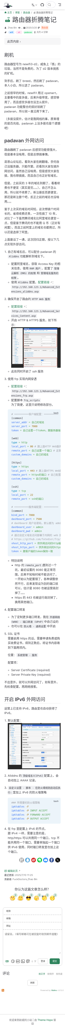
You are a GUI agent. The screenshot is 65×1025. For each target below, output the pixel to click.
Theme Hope (45, 1019)
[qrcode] (22, 860)
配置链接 (43, 282)
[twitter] (58, 860)
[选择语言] (35, 5)
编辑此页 (13, 870)
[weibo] (33, 860)
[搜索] (51, 4)
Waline (54, 990)
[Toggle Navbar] (59, 4)
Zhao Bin (12, 27)
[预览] (28, 961)
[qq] (28, 860)
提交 (55, 961)
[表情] (13, 961)
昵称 (8, 911)
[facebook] (52, 860)
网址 (8, 926)
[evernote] (40, 860)
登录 (43, 961)
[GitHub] (42, 5)
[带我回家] (9, 4)
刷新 (32, 983)
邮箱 (8, 918)
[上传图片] (23, 961)
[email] (46, 860)
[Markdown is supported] (8, 961)
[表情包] (18, 961)
